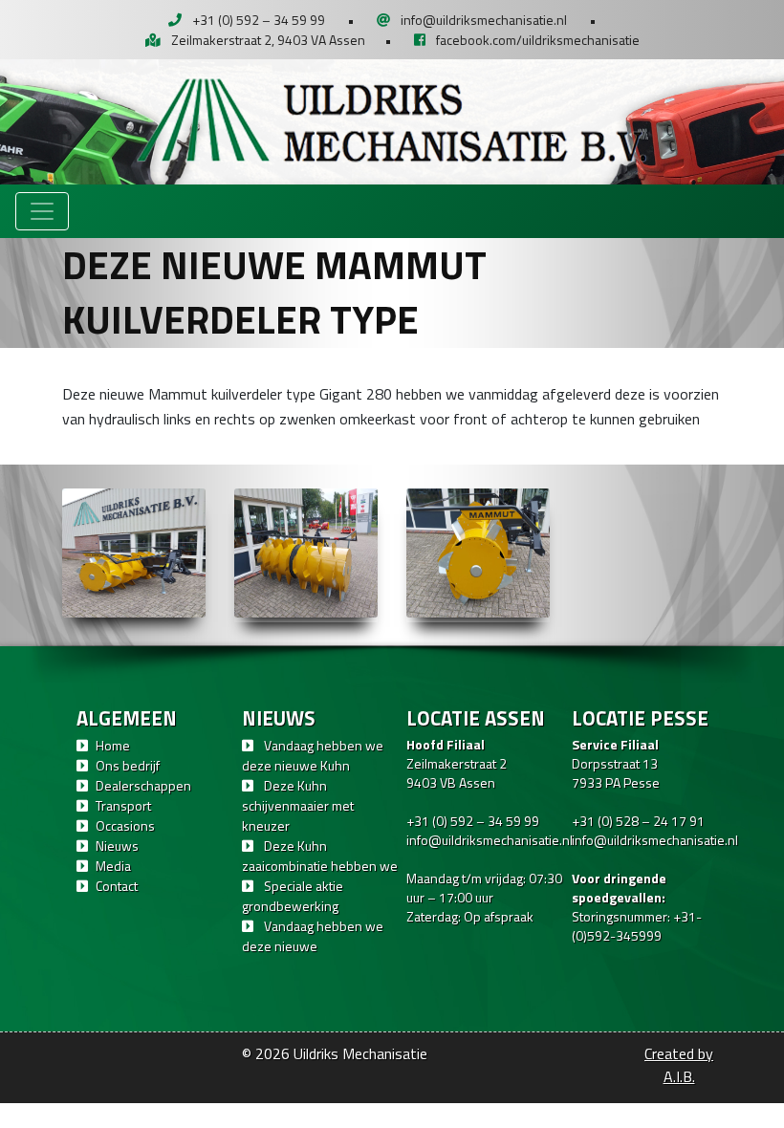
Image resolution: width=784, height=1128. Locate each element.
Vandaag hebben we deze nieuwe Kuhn (312, 755)
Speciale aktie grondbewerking (292, 896)
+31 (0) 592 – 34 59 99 (258, 20)
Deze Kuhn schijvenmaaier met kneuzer (298, 805)
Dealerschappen (143, 785)
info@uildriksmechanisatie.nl (484, 20)
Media (113, 866)
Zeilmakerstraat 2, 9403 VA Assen (268, 40)
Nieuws (117, 845)
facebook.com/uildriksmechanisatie (538, 40)
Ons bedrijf (128, 765)
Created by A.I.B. (678, 1065)
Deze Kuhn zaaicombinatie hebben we (320, 855)
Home (113, 745)
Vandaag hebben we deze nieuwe (312, 936)
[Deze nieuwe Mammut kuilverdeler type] (134, 553)
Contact (117, 886)
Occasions (125, 825)
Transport (123, 805)
